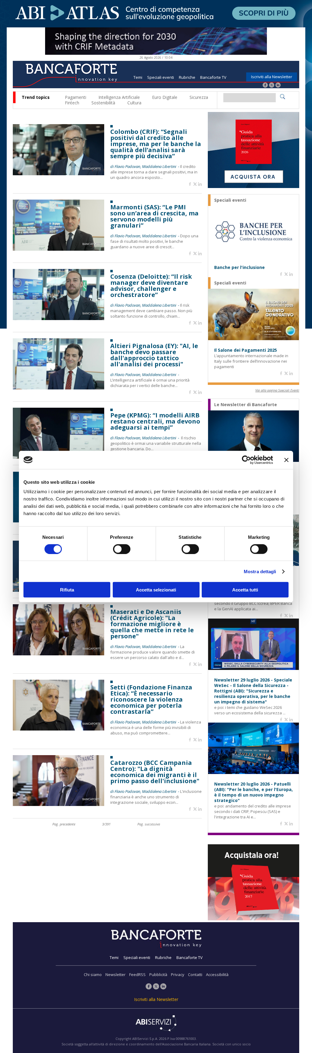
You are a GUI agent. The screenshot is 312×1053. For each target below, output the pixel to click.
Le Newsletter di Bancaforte (245, 404)
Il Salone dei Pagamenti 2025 (245, 350)
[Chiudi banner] (286, 460)
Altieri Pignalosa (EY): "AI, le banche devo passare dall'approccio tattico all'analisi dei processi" (154, 355)
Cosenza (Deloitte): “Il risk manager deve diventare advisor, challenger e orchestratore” (151, 286)
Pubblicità (158, 974)
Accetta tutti (245, 589)
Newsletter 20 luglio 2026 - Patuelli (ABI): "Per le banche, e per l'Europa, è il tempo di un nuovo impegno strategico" (253, 792)
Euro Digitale (164, 97)
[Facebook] (265, 85)
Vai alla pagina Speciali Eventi (277, 390)
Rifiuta (67, 589)
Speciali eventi (160, 77)
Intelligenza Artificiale (119, 97)
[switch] (121, 549)
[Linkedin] (200, 184)
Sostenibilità (103, 103)
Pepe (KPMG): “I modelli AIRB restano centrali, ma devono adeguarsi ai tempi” (155, 421)
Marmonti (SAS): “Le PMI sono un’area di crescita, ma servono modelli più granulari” (154, 216)
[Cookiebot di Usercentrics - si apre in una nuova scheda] (246, 459)
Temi (137, 77)
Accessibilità (217, 974)
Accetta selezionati (156, 589)
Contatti (195, 974)
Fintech (72, 103)
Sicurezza (199, 97)
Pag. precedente (63, 824)
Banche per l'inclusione (239, 267)
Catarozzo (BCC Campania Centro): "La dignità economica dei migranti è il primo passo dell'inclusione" (154, 772)
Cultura (134, 103)
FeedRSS (137, 974)
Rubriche (187, 77)
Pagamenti (75, 97)
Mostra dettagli (260, 571)
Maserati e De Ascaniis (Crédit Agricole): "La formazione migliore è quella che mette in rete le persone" (152, 624)
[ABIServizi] (156, 1024)
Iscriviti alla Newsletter (271, 76)
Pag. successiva (148, 824)
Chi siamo (93, 974)
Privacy (177, 974)
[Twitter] (271, 85)
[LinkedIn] (278, 85)
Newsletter (115, 974)
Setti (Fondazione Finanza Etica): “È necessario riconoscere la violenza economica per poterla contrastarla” (151, 699)
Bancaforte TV (213, 77)
